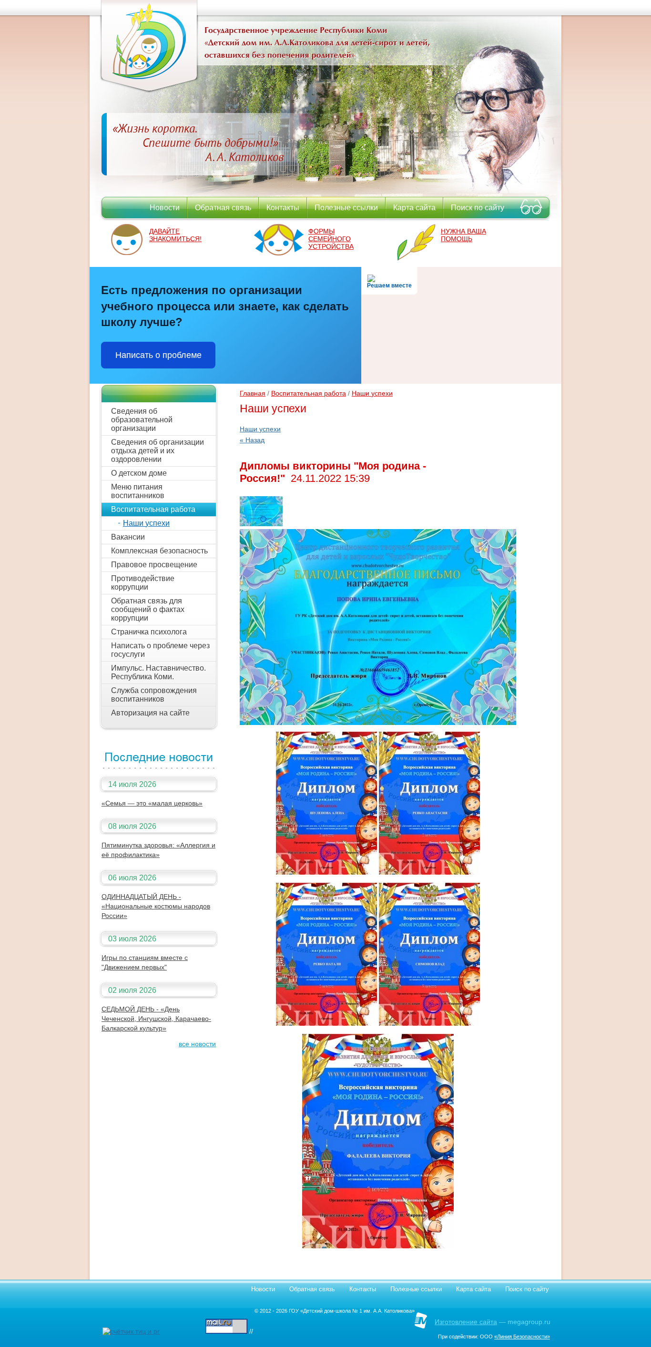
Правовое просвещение (154, 565)
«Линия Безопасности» (522, 1336)
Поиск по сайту (477, 208)
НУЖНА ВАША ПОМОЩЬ (463, 235)
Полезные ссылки (346, 208)
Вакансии (128, 537)
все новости (197, 1044)
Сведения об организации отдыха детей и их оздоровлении (157, 450)
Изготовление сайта (466, 1322)
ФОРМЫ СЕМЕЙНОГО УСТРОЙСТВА (331, 238)
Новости (165, 208)
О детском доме (139, 473)
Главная (252, 393)
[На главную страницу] (149, 90)
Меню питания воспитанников (137, 491)
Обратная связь (223, 208)
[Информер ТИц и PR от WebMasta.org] (131, 1331)
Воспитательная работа (153, 509)
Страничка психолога (149, 632)
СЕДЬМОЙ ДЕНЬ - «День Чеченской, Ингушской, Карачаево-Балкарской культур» (156, 1018)
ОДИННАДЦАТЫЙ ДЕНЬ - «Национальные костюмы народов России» (156, 906)
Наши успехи (146, 523)
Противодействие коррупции (142, 582)
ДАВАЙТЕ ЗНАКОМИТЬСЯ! (175, 235)
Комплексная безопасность (159, 551)
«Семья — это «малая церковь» (152, 803)
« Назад (252, 440)
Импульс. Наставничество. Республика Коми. (158, 672)
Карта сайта (414, 208)
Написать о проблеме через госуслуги (160, 650)
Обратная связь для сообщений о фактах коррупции (147, 609)
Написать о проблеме (158, 355)
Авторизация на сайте (150, 713)
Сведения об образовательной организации (142, 419)
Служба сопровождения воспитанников (154, 694)
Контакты (282, 208)
